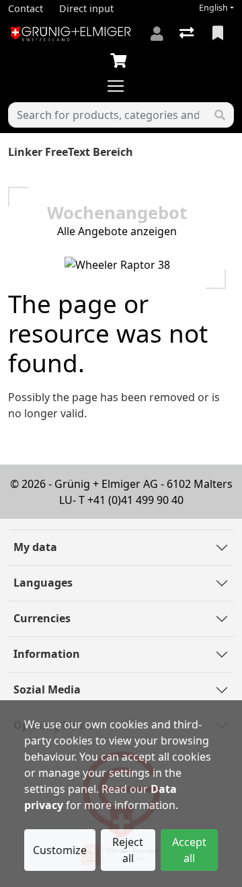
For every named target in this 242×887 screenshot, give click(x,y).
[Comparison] (187, 33)
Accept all (189, 850)
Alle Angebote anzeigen (117, 231)
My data (35, 547)
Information (46, 653)
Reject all (127, 850)
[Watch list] (219, 33)
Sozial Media (47, 689)
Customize (60, 850)
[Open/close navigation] (121, 86)
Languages (43, 582)
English (213, 7)
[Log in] (157, 33)
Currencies (42, 618)
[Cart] (121, 61)
